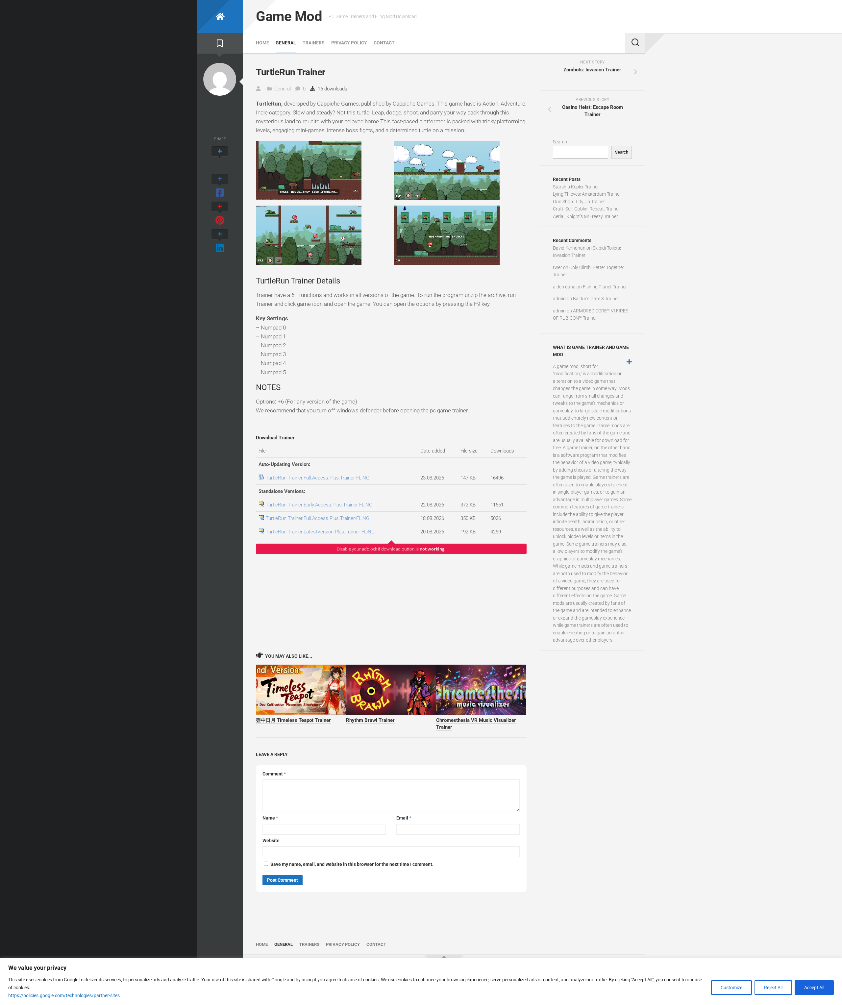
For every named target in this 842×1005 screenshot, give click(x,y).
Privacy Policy (349, 42)
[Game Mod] (220, 16)
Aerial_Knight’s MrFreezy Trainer (585, 216)
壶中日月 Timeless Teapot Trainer (293, 720)
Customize (731, 987)
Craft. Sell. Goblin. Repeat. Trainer (586, 208)
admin (559, 298)
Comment (274, 773)
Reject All (773, 987)
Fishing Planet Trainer (605, 286)
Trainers (314, 42)
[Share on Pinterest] (219, 214)
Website (271, 840)
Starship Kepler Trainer (576, 186)
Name (270, 818)
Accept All (814, 987)
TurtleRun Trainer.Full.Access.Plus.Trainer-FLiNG (317, 478)
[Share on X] (219, 158)
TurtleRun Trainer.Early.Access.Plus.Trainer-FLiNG (319, 505)
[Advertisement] (391, 603)
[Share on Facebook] (219, 186)
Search (560, 141)
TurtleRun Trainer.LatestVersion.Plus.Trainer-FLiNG (320, 532)
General (286, 42)
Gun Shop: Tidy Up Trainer (579, 201)
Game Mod (289, 16)
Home (262, 42)
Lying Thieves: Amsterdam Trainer (587, 194)
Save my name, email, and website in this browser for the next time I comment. (351, 864)
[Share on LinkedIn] (219, 241)
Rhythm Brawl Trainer (370, 720)
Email (403, 818)
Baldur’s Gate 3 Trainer (596, 298)
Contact (384, 42)
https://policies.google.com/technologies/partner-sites (64, 995)
